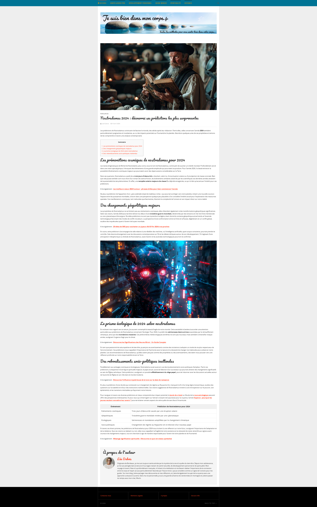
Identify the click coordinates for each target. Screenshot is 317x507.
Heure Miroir (161, 3)
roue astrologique (201, 395)
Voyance (188, 3)
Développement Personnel (140, 3)
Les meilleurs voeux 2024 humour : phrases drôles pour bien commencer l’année (145, 189)
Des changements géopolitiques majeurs (117, 149)
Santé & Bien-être (117, 3)
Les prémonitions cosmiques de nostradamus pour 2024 (122, 146)
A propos (164, 496)
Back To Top (210, 503)
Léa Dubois (124, 458)
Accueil (102, 3)
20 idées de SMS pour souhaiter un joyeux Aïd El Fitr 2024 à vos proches (141, 226)
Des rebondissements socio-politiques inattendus (119, 153)
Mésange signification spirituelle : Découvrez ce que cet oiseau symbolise (142, 439)
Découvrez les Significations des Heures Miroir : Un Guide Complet (139, 342)
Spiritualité (175, 3)
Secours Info (195, 496)
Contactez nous (105, 496)
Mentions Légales (137, 496)
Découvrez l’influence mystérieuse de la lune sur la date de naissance (141, 380)
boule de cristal (176, 395)
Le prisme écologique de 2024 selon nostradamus (120, 151)
